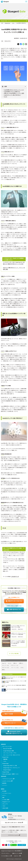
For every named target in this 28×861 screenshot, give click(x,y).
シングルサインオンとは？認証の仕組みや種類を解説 (16, 686)
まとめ (5, 96)
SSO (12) (9, 663)
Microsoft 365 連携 (7, 748)
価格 (3, 797)
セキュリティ (5, 804)
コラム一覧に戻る (15, 653)
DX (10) (22, 667)
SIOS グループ (17, 855)
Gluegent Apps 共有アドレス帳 (10, 765)
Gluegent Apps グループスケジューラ (11, 767)
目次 (5, 86)
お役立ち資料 (5, 808)
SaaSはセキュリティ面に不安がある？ (12, 95)
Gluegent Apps (5, 763)
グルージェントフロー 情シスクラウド (11, 755)
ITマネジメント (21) (14, 665)
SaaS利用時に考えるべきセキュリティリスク (14, 89)
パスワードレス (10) (14, 667)
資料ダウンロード (10, 723)
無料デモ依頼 (9, 714)
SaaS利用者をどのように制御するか (12, 91)
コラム (13, 23)
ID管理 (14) (21, 663)
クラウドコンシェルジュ (7, 778)
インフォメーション (6, 793)
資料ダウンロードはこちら (15, 601)
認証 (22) (15, 663)
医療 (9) (3, 669)
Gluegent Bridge (5, 772)
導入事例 (4, 791)
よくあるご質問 (5, 799)
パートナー (4, 785)
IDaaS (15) (4, 663)
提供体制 (4, 783)
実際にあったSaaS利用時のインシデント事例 (14, 93)
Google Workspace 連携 (8, 750)
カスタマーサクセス (6, 781)
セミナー (4, 795)
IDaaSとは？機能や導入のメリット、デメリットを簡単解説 (16, 682)
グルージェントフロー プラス (9, 752)
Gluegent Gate (7, 23)
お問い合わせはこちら (15, 609)
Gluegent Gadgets (7, 769)
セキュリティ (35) (5, 665)
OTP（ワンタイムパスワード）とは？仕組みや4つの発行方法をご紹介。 (16, 678)
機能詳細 (5, 759)
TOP (2, 23)
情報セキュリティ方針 (16, 853)
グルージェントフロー (7, 746)
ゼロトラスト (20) (5, 667)
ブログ (3, 806)
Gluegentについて (6, 801)
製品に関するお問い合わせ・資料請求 (13, 822)
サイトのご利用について (6, 855)
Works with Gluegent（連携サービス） (10, 774)
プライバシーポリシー (5, 853)
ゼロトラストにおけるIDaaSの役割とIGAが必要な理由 (16, 690)
